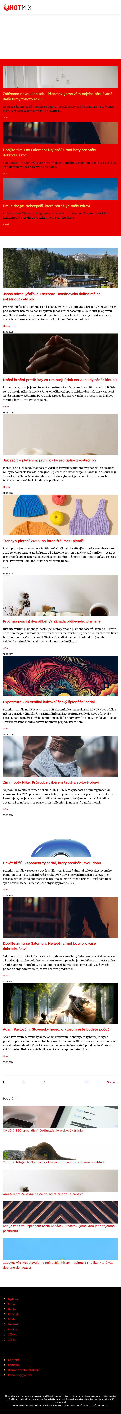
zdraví (6, 224)
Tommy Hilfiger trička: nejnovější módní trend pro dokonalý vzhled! (53, 1162)
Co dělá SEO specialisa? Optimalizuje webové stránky (43, 1130)
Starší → (112, 1082)
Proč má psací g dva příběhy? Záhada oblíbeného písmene (51, 621)
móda (5, 173)
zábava (6, 567)
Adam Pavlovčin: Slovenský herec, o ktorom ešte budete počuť (56, 1029)
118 (86, 1082)
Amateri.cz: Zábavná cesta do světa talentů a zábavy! (43, 1194)
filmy (5, 117)
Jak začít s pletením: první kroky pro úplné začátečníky (49, 460)
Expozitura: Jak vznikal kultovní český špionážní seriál (49, 702)
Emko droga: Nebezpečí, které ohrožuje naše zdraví (46, 206)
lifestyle (6, 326)
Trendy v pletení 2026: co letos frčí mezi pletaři (43, 541)
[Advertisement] (60, 36)
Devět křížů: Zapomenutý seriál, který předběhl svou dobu (52, 863)
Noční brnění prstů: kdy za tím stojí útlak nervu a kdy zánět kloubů (60, 380)
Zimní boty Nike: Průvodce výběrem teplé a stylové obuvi (51, 782)
